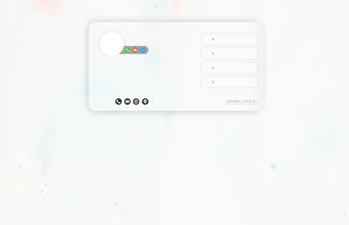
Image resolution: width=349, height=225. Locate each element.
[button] (233, 101)
